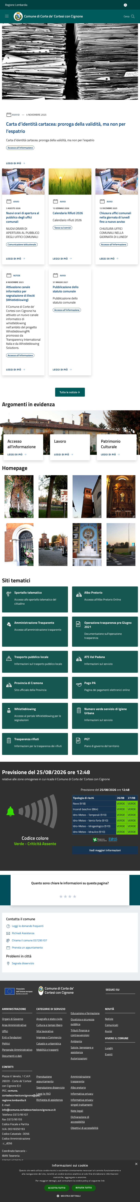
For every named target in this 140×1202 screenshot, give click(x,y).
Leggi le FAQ (43, 1094)
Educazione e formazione (85, 1013)
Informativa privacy (82, 1094)
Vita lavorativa (44, 1031)
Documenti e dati (12, 1056)
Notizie (16, 275)
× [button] (136, 1164)
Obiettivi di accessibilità (84, 1128)
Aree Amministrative (14, 1025)
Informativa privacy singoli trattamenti (82, 1102)
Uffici (5, 1031)
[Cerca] (133, 16)
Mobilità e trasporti (47, 1050)
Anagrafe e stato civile (49, 1019)
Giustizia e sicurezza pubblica (82, 1021)
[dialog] (70, 1181)
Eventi (109, 1054)
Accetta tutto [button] (56, 1187)
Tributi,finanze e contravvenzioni (80, 1032)
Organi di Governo (12, 1019)
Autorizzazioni (79, 1058)
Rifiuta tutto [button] (84, 1187)
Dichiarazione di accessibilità (80, 1119)
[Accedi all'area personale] (125, 5)
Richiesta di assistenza (49, 1100)
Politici (6, 1043)
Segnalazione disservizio (50, 1087)
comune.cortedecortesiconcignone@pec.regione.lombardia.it (21, 1095)
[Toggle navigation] (7, 16)
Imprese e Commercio (48, 1037)
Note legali (77, 1111)
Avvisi (16, 114)
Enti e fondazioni (12, 1037)
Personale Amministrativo (17, 1050)
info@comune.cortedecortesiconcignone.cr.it (29, 1110)
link (102, 1180)
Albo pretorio (78, 1087)
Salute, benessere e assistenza (82, 1049)
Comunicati (111, 1025)
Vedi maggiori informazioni (105, 850)
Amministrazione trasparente (80, 1078)
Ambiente (76, 1041)
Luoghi (109, 1048)
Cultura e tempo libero (49, 1025)
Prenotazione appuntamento (44, 1078)
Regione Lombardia (16, 5)
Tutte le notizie (68, 392)
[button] (70, 1196)
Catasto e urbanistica (48, 1043)
